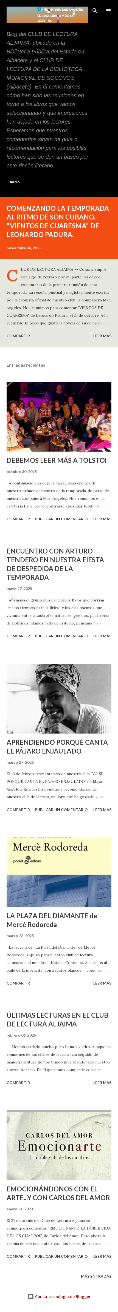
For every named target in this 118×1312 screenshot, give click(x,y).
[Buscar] (95, 10)
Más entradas (96, 1276)
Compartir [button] (18, 335)
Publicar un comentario (61, 519)
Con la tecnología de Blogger (62, 1296)
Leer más (102, 335)
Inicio (15, 181)
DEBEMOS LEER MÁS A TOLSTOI (57, 460)
